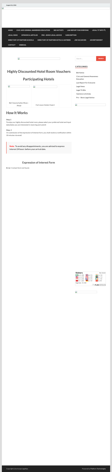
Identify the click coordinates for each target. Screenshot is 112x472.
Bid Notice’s (58, 30)
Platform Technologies (98, 469)
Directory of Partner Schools (21, 40)
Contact (11, 45)
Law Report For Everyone (77, 30)
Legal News (13, 35)
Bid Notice (80, 73)
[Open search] (104, 30)
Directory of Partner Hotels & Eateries (54, 40)
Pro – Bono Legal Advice (51, 35)
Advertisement (96, 40)
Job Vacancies (80, 40)
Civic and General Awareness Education (33, 30)
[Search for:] (90, 58)
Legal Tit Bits (97, 30)
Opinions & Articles (29, 35)
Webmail (22, 45)
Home (10, 30)
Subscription (70, 35)
